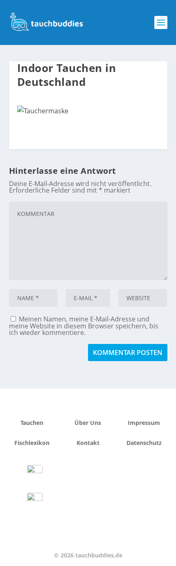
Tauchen (31, 423)
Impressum (144, 423)
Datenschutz (144, 443)
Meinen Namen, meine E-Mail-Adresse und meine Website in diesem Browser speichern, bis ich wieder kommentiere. (83, 325)
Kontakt (88, 443)
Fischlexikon (32, 443)
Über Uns (87, 423)
